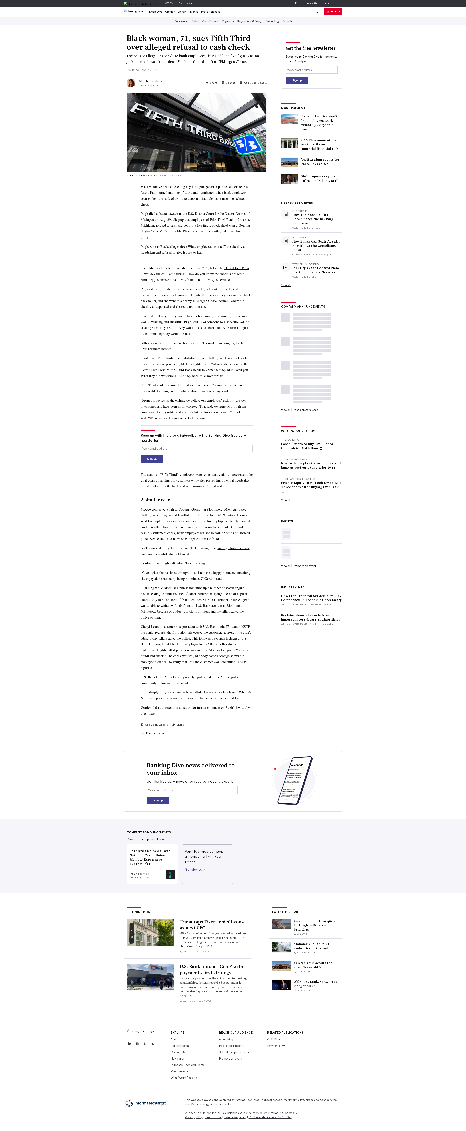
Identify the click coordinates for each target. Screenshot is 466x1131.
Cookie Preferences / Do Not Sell (270, 1117)
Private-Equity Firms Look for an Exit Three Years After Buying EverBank (311, 485)
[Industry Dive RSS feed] (152, 1044)
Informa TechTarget (247, 1100)
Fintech (287, 21)
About (175, 1039)
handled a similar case (193, 515)
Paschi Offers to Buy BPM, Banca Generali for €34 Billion (307, 446)
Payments (228, 21)
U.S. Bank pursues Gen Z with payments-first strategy (211, 969)
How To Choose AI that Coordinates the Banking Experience (312, 219)
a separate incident (224, 638)
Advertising (226, 1039)
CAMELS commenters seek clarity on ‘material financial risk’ (320, 144)
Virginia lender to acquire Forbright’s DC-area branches (315, 925)
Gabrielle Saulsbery (150, 81)
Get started (195, 869)
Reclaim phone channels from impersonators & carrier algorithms (310, 617)
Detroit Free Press (236, 268)
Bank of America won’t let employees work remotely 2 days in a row (319, 122)
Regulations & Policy (249, 21)
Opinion (170, 11)
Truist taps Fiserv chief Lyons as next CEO (212, 925)
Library (182, 11)
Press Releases (210, 11)
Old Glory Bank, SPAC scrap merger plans (316, 983)
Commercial (181, 21)
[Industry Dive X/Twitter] (145, 1044)
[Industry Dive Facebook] (137, 1044)
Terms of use (213, 1117)
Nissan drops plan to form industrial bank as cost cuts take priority (311, 465)
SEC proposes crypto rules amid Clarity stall (320, 178)
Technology (272, 21)
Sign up (335, 11)
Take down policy (235, 1117)
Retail (195, 21)
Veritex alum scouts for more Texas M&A (320, 161)
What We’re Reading (184, 1077)
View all (286, 285)
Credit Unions (210, 21)
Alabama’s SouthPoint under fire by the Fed (311, 946)
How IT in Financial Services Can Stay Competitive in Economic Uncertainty (311, 598)
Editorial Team (180, 1045)
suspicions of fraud (195, 611)
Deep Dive (155, 11)
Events (194, 11)
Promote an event (304, 566)
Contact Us (178, 1052)
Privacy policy (194, 1117)
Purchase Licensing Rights (187, 1065)
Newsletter (177, 1058)
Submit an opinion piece (234, 1052)
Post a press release (305, 410)
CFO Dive (169, 3)
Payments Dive (186, 3)
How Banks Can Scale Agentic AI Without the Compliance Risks (316, 245)
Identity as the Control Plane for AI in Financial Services (316, 270)
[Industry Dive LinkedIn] (129, 1044)
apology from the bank (234, 548)
